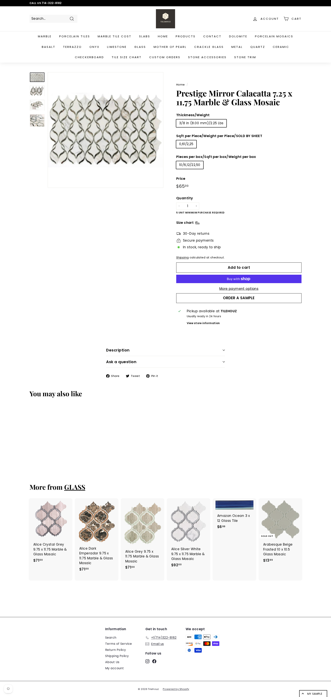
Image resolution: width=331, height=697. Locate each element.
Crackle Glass (209, 47)
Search (110, 637)
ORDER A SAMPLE (239, 298)
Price (180, 178)
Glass (140, 47)
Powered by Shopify (176, 689)
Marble (45, 36)
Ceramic (281, 47)
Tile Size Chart (127, 57)
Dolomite (238, 36)
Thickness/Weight (193, 115)
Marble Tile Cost (114, 36)
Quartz (257, 47)
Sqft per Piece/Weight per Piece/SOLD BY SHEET (219, 135)
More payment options (239, 288)
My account (114, 668)
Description (118, 350)
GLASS (74, 486)
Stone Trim (245, 57)
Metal (237, 47)
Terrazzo (72, 47)
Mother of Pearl (170, 47)
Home (163, 36)
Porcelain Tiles (74, 36)
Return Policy (115, 650)
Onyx (94, 47)
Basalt (48, 47)
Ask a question (121, 361)
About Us (112, 662)
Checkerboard (89, 57)
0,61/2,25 (186, 144)
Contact (212, 36)
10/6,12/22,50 (189, 165)
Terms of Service (118, 643)
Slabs (144, 36)
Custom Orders (164, 57)
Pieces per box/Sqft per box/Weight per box (216, 156)
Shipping (182, 257)
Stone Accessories (207, 57)
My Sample (314, 694)
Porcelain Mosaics (274, 36)
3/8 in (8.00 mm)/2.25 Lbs (201, 123)
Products (186, 36)
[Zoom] (105, 130)
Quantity (184, 198)
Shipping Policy (117, 656)
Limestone (117, 47)
